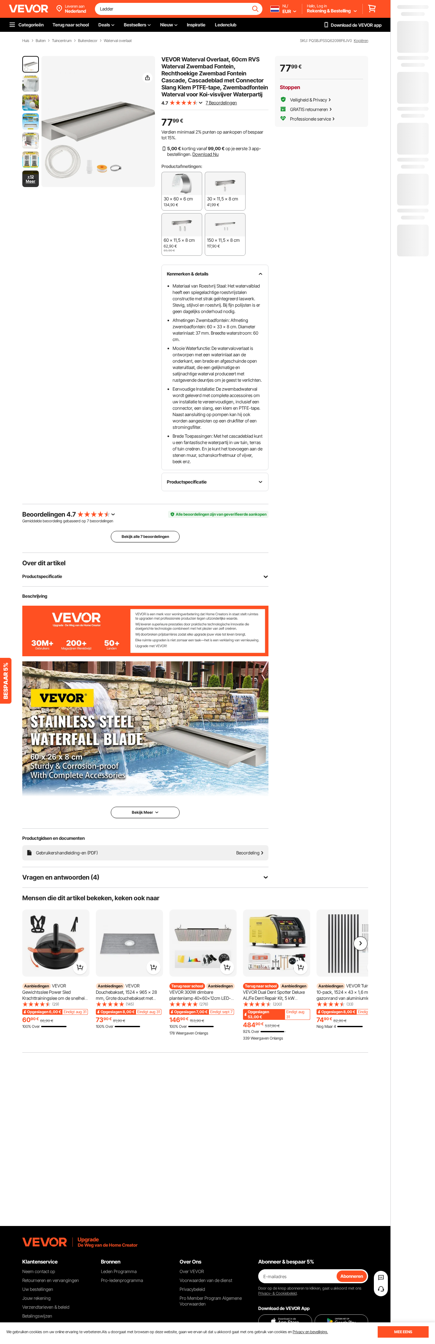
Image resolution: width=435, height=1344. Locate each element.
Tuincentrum (62, 40)
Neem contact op (38, 1271)
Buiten (41, 40)
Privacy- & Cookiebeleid (277, 1293)
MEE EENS (403, 1331)
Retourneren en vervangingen (50, 1280)
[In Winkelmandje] (80, 967)
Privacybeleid (192, 1289)
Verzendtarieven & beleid (45, 1307)
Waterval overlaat (118, 40)
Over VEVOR (192, 1271)
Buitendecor (87, 40)
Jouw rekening (36, 1298)
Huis (25, 40)
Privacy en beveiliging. (310, 1331)
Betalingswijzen (37, 1316)
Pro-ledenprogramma (122, 1280)
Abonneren (351, 1276)
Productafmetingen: (181, 166)
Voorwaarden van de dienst (206, 1280)
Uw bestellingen (37, 1289)
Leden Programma (119, 1271)
